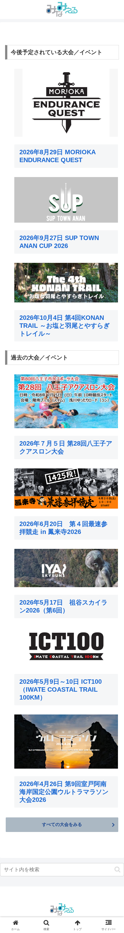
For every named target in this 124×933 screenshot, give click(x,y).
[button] (117, 869)
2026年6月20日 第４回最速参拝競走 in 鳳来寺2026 (63, 527)
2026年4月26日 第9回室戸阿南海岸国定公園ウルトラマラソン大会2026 (63, 791)
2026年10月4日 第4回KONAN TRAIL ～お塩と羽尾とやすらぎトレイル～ (64, 325)
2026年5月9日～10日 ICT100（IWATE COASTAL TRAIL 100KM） (60, 689)
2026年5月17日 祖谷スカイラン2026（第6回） (63, 606)
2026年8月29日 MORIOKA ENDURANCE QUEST (57, 156)
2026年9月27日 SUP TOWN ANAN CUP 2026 (59, 241)
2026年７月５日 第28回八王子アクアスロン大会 (65, 447)
